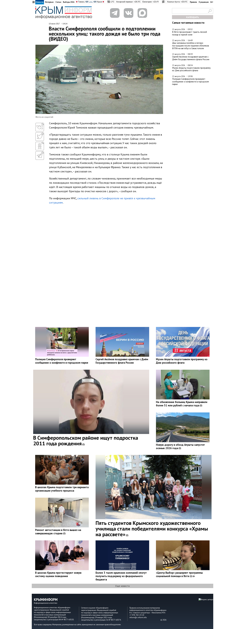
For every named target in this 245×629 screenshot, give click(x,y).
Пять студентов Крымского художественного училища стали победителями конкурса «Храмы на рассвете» (152, 528)
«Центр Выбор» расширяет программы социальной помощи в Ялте (179, 574)
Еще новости (122, 586)
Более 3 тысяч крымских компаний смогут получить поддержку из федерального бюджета (121, 576)
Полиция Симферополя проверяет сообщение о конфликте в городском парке (190, 81)
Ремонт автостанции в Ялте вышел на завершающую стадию (58, 531)
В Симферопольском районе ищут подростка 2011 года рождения (85, 440)
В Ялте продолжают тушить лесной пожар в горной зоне (189, 33)
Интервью (49, 2)
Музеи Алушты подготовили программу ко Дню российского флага (191, 69)
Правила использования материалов (144, 608)
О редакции (204, 2)
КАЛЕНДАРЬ (192, 17)
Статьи (58, 2)
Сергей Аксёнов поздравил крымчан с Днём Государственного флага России (190, 58)
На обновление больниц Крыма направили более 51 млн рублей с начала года (181, 403)
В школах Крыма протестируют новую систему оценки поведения (58, 574)
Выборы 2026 (68, 2)
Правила (193, 2)
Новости (39, 2)
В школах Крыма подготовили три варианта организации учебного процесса (62, 488)
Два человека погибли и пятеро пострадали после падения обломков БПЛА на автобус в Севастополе (190, 45)
